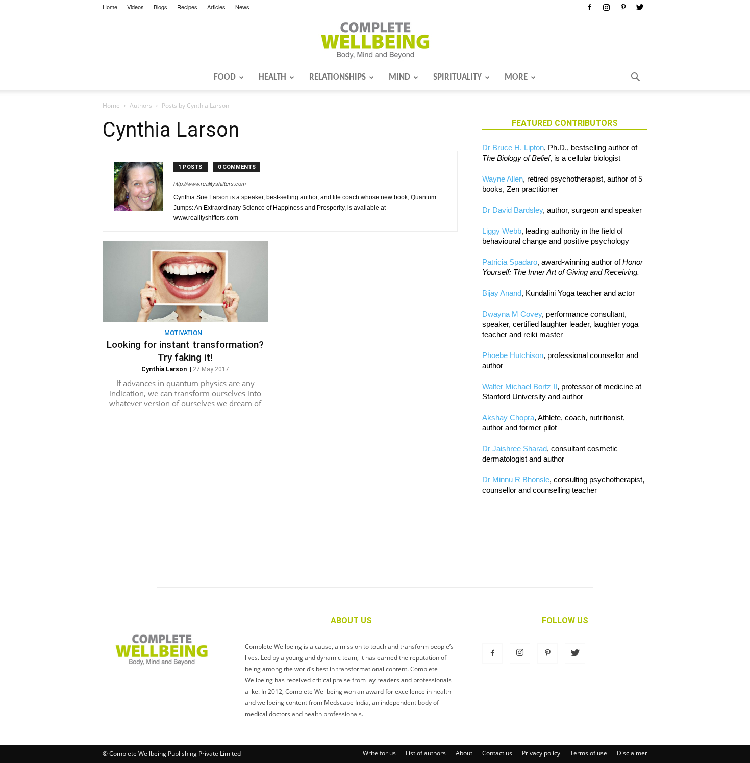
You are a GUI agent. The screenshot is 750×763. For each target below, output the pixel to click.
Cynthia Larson (164, 369)
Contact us (497, 753)
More (516, 77)
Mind (399, 77)
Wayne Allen (502, 178)
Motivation (183, 332)
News (242, 7)
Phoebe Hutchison (512, 355)
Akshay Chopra (508, 417)
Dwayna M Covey (512, 314)
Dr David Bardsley (512, 210)
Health (272, 77)
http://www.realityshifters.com (209, 184)
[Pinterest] (623, 7)
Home (110, 7)
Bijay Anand (501, 293)
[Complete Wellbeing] (375, 40)
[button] (635, 78)
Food (225, 77)
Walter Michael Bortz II (519, 386)
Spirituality (457, 77)
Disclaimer (632, 753)
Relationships (337, 77)
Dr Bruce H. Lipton (513, 147)
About (464, 753)
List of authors (426, 753)
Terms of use (588, 753)
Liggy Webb (501, 230)
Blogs (160, 7)
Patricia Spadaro (509, 262)
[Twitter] (639, 7)
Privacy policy (541, 753)
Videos (135, 7)
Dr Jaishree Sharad (514, 448)
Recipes (187, 7)
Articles (216, 7)
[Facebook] (589, 7)
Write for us (379, 753)
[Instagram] (606, 7)
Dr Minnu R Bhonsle (515, 479)
